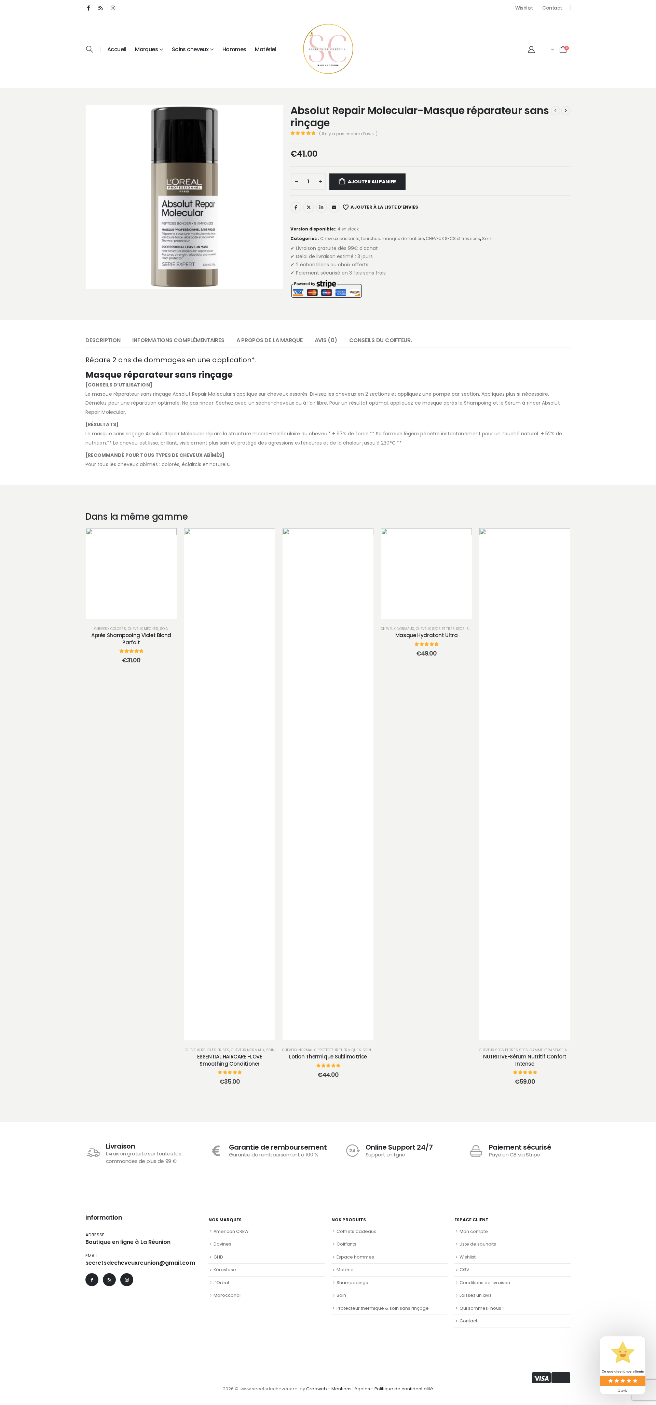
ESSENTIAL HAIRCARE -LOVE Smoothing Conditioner (229, 1060)
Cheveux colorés (110, 628)
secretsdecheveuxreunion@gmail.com (140, 1263)
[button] (89, 49)
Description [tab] (102, 340)
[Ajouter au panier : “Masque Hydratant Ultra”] (426, 607)
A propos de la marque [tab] (269, 340)
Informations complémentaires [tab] (178, 340)
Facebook (295, 207)
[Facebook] (88, 8)
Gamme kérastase (546, 1050)
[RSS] (100, 8)
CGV (464, 1270)
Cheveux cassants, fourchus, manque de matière (372, 238)
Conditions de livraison (485, 1282)
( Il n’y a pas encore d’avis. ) (348, 134)
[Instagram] (112, 8)
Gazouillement (308, 207)
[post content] (131, 573)
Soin (486, 238)
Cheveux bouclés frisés (207, 1050)
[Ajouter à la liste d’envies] (114, 606)
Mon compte (474, 1231)
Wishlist (524, 7)
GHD (218, 1257)
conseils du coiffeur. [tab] (380, 340)
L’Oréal (221, 1282)
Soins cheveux (190, 49)
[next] (566, 110)
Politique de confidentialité (403, 1389)
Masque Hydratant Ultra (426, 635)
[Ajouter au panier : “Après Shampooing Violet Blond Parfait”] (131, 607)
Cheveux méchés (143, 628)
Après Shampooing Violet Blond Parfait (131, 639)
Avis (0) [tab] (326, 340)
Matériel (265, 49)
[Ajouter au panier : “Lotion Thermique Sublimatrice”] (328, 1028)
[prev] (555, 110)
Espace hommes (355, 1257)
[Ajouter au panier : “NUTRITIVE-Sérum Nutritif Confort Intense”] (525, 1028)
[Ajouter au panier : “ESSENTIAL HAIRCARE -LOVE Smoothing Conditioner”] (229, 1028)
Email (334, 207)
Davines (222, 1244)
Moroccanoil (228, 1295)
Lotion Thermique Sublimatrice (328, 1056)
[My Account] (531, 49)
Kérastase (225, 1270)
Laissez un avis (476, 1295)
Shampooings (352, 1282)
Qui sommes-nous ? (482, 1308)
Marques (146, 49)
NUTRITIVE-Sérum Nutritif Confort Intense (524, 1060)
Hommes (234, 49)
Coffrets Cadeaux (356, 1231)
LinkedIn (321, 207)
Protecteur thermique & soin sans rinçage (357, 1050)
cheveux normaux (247, 1050)
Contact (552, 7)
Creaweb (316, 1389)
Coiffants (346, 1244)
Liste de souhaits (478, 1244)
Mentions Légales (350, 1389)
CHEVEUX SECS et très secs (453, 238)
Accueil (116, 49)
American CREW (231, 1231)
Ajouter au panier (372, 181)
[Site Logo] (328, 48)
